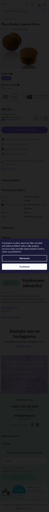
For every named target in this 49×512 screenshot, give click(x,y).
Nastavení (24, 258)
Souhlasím (24, 266)
